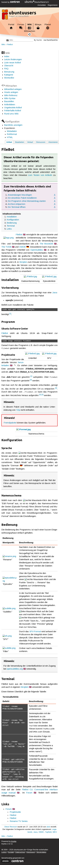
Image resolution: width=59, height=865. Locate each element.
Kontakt (11, 852)
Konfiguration (13, 220)
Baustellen (9, 101)
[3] (31, 380)
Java (54, 292)
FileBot (10, 45)
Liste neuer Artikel (12, 62)
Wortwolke (9, 78)
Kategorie (8, 75)
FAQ (6, 68)
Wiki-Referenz (10, 95)
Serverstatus (41, 852)
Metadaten (12, 131)
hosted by (5, 2)
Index (6, 56)
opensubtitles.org (15, 669)
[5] (42, 395)
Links (9, 229)
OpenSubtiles (36, 250)
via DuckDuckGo (51, 40)
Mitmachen (29, 31)
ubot (48, 827)
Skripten (23, 262)
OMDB (22, 247)
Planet (48, 24)
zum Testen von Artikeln (40, 175)
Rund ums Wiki (11, 114)
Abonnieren (53, 142)
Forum (20, 24)
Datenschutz (20, 852)
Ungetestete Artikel (13, 107)
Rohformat (12, 134)
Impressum (30, 852)
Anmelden (42, 5)
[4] (56, 388)
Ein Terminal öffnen (16, 207)
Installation (12, 216)
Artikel (9, 142)
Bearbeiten (19, 142)
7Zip (18, 410)
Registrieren (53, 5)
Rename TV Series (19, 821)
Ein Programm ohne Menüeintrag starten (27, 201)
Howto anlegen (11, 92)
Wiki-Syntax (9, 98)
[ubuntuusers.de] (19, 15)
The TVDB (6, 247)
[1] (10, 314)
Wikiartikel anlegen (13, 89)
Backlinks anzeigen (13, 125)
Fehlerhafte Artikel (12, 110)
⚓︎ (55, 195)
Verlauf (30, 142)
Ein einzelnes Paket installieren (22, 198)
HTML (10, 137)
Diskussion (40, 142)
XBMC (41, 832)
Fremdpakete (10, 423)
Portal (11, 24)
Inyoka (13, 841)
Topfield (48, 832)
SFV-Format (35, 631)
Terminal (11, 226)
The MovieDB (46, 244)
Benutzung (9, 72)
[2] (31, 376)
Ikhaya (38, 24)
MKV (55, 832)
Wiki (29, 24)
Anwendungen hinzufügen (20, 195)
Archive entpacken (16, 204)
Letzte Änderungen (13, 59)
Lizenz (4, 852)
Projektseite (15, 812)
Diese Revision (10, 827)
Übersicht (8, 65)
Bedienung (12, 223)
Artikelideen (9, 104)
